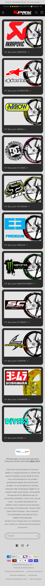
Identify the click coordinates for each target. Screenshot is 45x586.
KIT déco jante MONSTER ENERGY (18, 283)
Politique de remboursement (24, 568)
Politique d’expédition (18, 575)
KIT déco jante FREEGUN (14, 245)
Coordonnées (32, 575)
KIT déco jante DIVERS (13, 438)
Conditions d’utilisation (34, 571)
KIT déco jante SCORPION (15, 361)
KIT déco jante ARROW (13, 129)
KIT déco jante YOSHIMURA (15, 399)
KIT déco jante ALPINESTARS (16, 90)
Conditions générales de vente (16, 579)
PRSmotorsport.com (25, 565)
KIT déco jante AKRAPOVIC (15, 52)
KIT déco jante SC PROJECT (15, 322)
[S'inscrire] (37, 536)
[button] (3, 12)
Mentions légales (36, 579)
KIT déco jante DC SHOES (15, 168)
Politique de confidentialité (14, 571)
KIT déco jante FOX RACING (15, 206)
